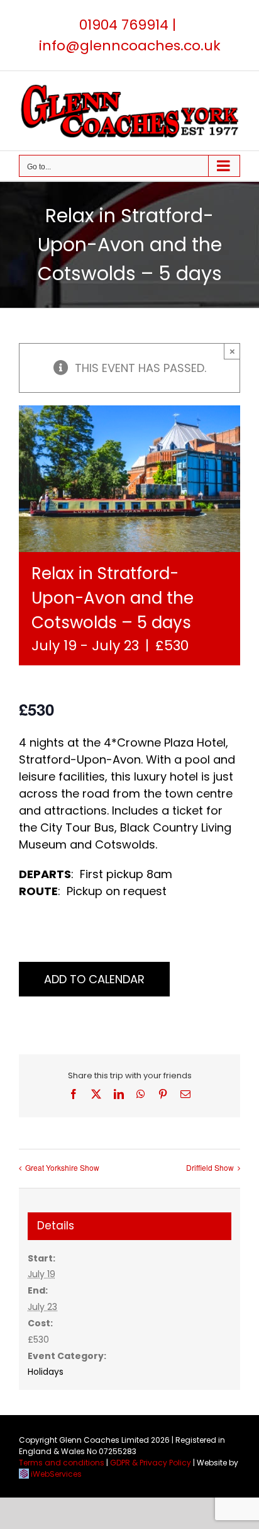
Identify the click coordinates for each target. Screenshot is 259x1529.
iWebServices (56, 1474)
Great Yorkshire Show (62, 1167)
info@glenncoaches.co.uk (130, 45)
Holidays (45, 1371)
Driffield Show (210, 1167)
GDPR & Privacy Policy (150, 1462)
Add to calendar (94, 979)
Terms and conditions (61, 1462)
